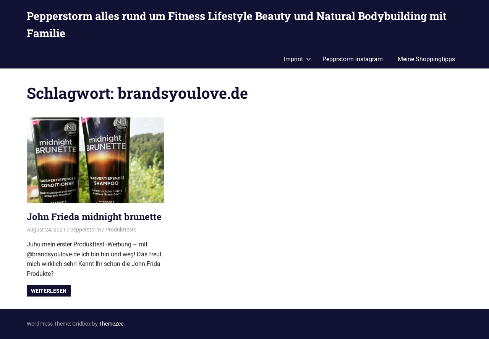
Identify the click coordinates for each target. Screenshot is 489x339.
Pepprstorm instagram (352, 59)
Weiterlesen (48, 291)
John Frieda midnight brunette (94, 216)
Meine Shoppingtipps (426, 59)
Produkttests (120, 230)
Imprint (293, 59)
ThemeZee (111, 324)
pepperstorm (85, 230)
